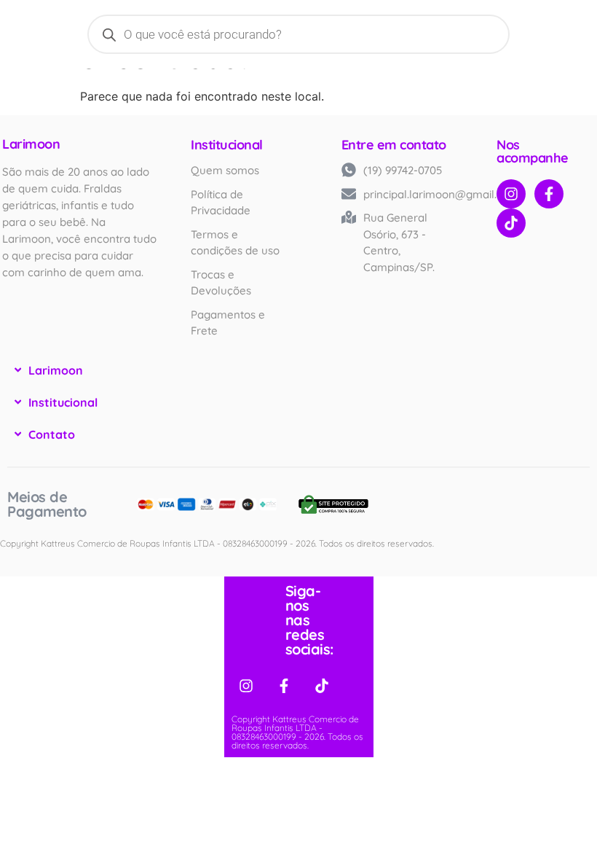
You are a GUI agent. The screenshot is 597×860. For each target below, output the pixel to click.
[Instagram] (511, 193)
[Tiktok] (511, 223)
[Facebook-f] (549, 193)
